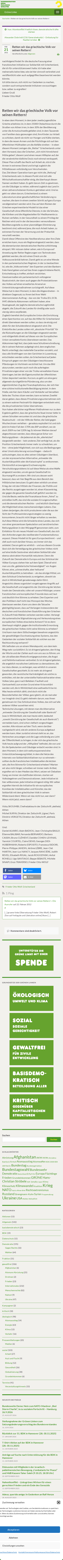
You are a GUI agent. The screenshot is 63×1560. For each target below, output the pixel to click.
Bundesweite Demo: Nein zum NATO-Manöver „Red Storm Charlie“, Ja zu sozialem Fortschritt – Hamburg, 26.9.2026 (29, 1409)
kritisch (5, 1311)
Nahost (8, 1295)
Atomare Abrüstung (14, 1272)
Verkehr (8, 1334)
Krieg (48, 1185)
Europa (40, 1173)
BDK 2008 (50, 1162)
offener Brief (20, 1190)
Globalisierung (11, 1372)
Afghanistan (24, 1156)
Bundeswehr (38, 1169)
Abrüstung (7, 1157)
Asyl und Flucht (12, 1358)
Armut (13, 1161)
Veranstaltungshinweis (15, 1386)
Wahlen (25, 1199)
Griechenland (29, 886)
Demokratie (9, 1173)
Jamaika (34, 1182)
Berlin (8, 1166)
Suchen (6, 1135)
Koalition (38, 1186)
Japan (40, 1182)
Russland (8, 1194)
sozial (4, 1350)
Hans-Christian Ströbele (26, 1179)
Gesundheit (10, 1367)
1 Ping (9, 893)
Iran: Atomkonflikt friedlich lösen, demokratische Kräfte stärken (33, 30)
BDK (4, 1233)
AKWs (45, 1157)
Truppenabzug (47, 1194)
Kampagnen (7, 1305)
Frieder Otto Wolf (14, 886)
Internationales (12, 1286)
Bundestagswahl (15, 1169)
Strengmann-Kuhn (24, 1194)
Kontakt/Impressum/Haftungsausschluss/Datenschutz (39, 1552)
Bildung (8, 1363)
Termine (6, 1382)
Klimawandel (24, 1186)
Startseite (5, 18)
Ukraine (9, 1198)
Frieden (7, 1177)
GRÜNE (36, 1177)
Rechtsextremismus (37, 1190)
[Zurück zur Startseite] (31, 4)
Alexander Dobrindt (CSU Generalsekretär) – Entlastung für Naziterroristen (31, 38)
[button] (58, 1502)
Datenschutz (8, 1238)
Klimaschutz (8, 1186)
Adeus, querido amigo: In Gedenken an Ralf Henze (28, 1494)
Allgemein (31, 54)
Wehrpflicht (33, 1199)
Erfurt (30, 1174)
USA (19, 1198)
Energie (8, 1325)
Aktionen (6, 1216)
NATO (6, 1190)
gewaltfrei (6, 1264)
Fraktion (6, 1258)
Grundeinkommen (21, 1177)
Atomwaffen (39, 1161)
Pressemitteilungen (11, 1340)
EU (34, 1174)
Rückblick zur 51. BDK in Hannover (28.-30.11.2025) (29, 1433)
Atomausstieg (25, 1161)
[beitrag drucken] (58, 54)
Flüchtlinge (51, 1173)
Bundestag (18, 1165)
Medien (8, 1344)
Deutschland (22, 1174)
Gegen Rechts (11, 1248)
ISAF (28, 1182)
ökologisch (7, 1316)
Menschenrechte (12, 1290)
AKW (39, 1157)
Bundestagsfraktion (34, 1166)
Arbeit (8, 1354)
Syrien (37, 1194)
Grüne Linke (10, 12)
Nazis (14, 1190)
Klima (45, 1181)
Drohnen (9, 1277)
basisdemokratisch (10, 1227)
